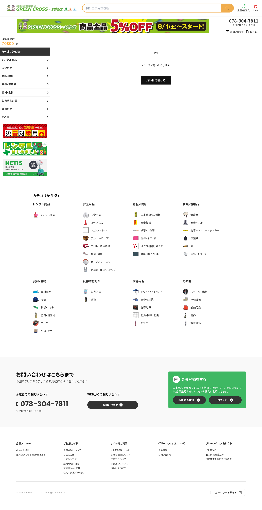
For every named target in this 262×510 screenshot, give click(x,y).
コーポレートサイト (226, 492)
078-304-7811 (44, 404)
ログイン (222, 400)
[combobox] (152, 8)
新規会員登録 (186, 400)
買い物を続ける (156, 80)
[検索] (227, 8)
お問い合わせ (110, 405)
